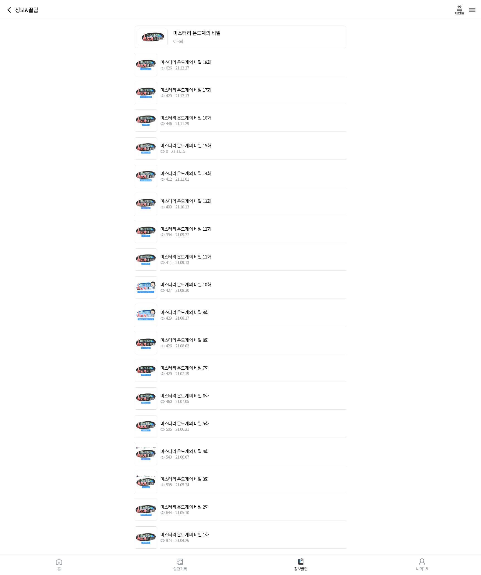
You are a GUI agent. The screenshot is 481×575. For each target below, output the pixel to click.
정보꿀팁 (301, 568)
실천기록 (180, 568)
